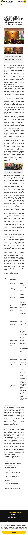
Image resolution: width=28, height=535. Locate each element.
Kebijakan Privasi (20, 528)
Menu (4, 4)
